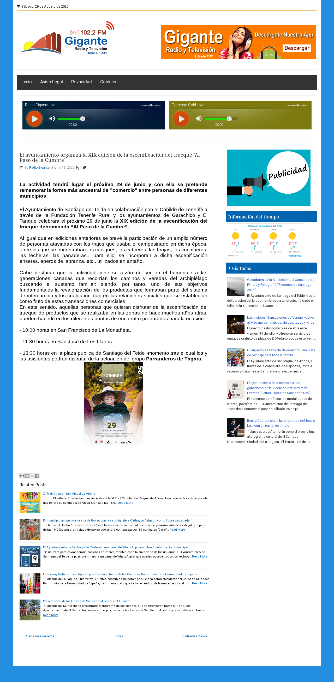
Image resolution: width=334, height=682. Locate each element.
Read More (125, 503)
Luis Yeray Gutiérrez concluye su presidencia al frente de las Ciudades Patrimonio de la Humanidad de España (120, 574)
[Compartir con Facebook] (36, 475)
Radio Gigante (39, 167)
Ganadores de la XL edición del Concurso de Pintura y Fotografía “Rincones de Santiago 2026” (280, 285)
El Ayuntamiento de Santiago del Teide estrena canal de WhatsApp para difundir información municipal (115, 547)
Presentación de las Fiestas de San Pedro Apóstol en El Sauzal (86, 601)
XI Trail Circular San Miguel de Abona (69, 493)
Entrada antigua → (197, 636)
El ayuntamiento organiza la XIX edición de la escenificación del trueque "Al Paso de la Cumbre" (110, 157)
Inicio (26, 81)
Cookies (108, 81)
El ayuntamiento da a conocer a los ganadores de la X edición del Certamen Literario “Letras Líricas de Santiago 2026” (278, 388)
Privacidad (81, 81)
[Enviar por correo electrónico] (22, 475)
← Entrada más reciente (36, 636)
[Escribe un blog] (26, 475)
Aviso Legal (51, 81)
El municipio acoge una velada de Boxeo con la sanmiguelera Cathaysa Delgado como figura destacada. (116, 520)
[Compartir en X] (31, 475)
